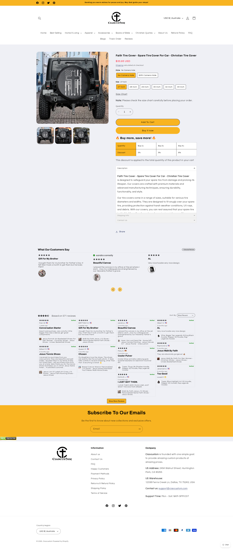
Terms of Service (99, 493)
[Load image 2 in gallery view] (63, 135)
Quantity (120, 106)
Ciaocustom (47, 541)
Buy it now (148, 130)
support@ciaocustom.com (173, 488)
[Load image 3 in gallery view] (81, 135)
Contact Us (96, 459)
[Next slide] (120, 289)
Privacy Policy (98, 479)
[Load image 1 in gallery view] (45, 135)
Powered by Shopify (60, 541)
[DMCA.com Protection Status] (8, 439)
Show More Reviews (116, 401)
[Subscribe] (139, 429)
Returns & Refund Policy (103, 483)
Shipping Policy (98, 488)
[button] (39, 18)
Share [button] (122, 232)
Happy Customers (100, 469)
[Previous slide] (113, 289)
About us (95, 454)
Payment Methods (100, 474)
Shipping (119, 65)
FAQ (93, 464)
